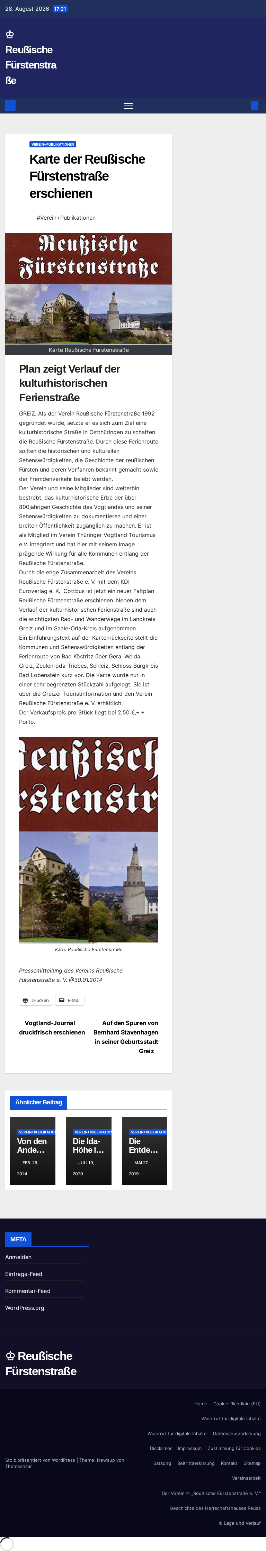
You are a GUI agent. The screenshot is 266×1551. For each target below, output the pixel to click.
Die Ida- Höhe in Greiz (87, 1150)
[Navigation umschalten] (128, 105)
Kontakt (229, 1463)
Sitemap (252, 1463)
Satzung (162, 1463)
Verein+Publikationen (53, 144)
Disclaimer (161, 1448)
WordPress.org (25, 1307)
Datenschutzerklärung (237, 1433)
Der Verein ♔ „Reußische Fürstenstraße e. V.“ (211, 1493)
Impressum (190, 1448)
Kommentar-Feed (28, 1290)
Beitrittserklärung (196, 1463)
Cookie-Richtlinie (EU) (237, 1403)
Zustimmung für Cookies (234, 1448)
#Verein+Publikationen (66, 217)
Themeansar (18, 1466)
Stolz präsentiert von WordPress (41, 1460)
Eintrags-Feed (24, 1273)
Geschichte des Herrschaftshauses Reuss (215, 1508)
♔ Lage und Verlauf (240, 1523)
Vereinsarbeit (246, 1478)
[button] (243, 105)
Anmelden (18, 1256)
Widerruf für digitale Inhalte (231, 1418)
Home (200, 1403)
